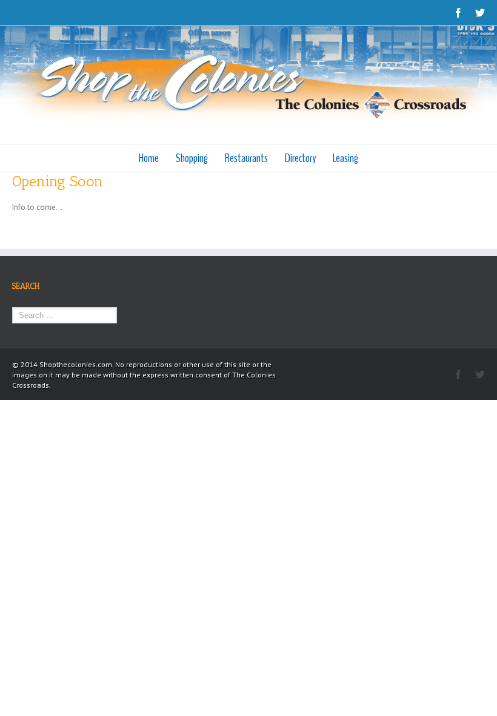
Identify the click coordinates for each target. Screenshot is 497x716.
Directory (300, 158)
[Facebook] (458, 13)
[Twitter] (480, 13)
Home (149, 158)
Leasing (345, 158)
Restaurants (246, 158)
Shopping (192, 158)
